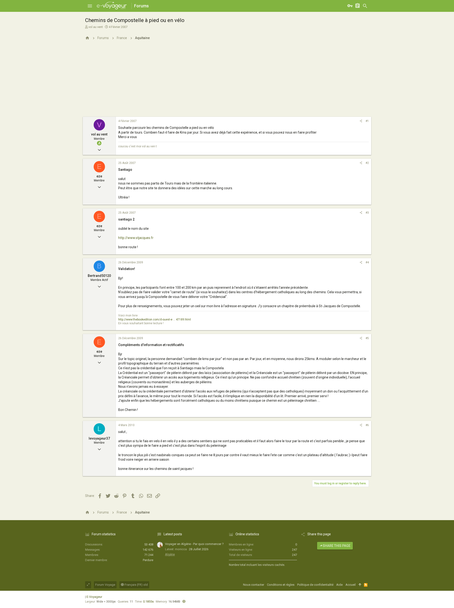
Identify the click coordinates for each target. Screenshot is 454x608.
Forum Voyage (105, 584)
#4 (367, 262)
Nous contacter (253, 584)
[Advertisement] (227, 81)
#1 (367, 121)
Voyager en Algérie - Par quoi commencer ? (194, 544)
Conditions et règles (280, 584)
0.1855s (148, 601)
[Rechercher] (365, 6)
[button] (90, 6)
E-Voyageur (94, 597)
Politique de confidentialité (315, 584)
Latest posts (173, 534)
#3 (367, 212)
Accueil (350, 584)
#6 (367, 425)
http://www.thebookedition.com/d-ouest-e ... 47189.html (154, 319)
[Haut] (359, 584)
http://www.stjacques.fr (135, 238)
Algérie (170, 554)
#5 (367, 338)
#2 (367, 163)
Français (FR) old (136, 584)
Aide (339, 584)
